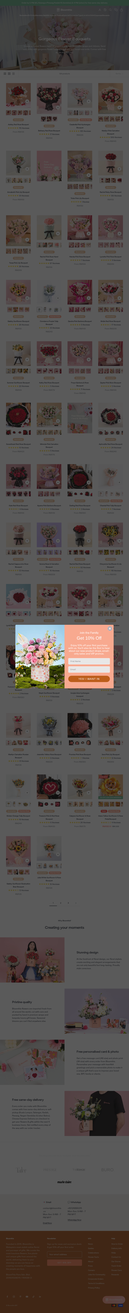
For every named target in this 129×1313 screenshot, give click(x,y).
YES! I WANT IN (89, 679)
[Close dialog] (110, 628)
